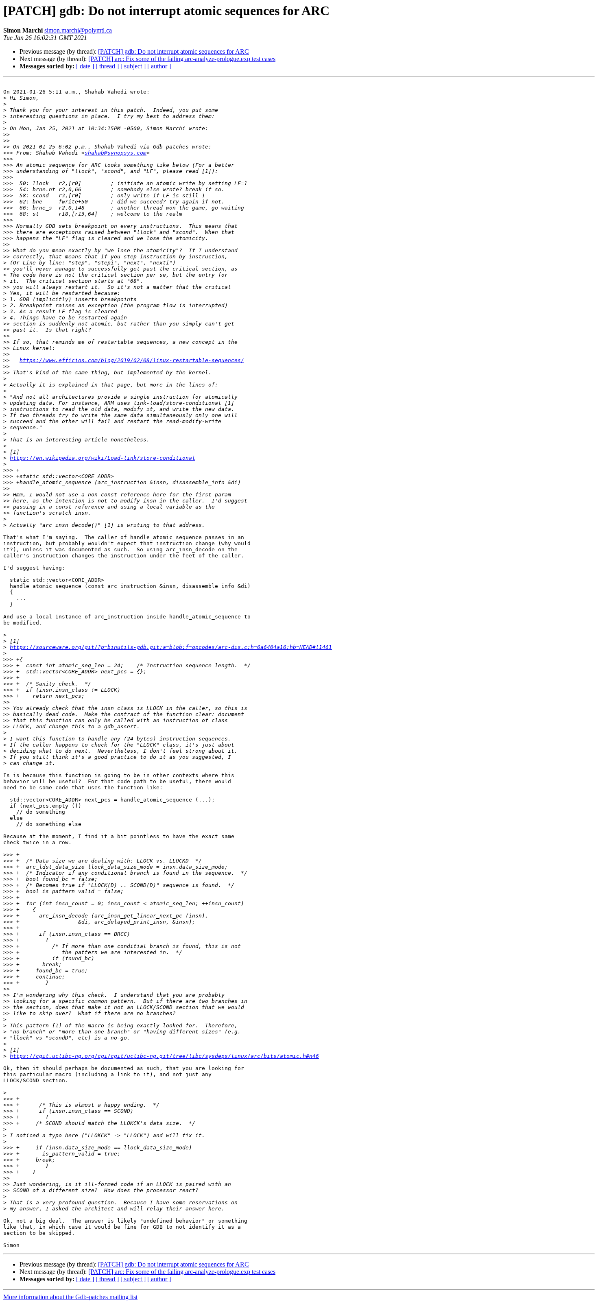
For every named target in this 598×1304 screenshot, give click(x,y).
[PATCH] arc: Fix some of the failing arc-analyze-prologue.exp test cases (181, 58)
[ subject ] (133, 66)
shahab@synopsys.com (115, 153)
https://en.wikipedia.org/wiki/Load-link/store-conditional (102, 458)
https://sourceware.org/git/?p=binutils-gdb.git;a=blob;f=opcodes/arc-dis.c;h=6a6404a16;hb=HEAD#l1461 (171, 647)
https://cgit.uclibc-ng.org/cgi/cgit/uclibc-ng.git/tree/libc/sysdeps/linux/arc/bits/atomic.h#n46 (164, 1056)
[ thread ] (107, 66)
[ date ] (85, 66)
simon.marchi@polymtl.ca (78, 30)
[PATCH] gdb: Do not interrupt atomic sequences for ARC (173, 51)
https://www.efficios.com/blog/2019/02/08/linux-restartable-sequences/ (132, 360)
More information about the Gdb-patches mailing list (70, 1296)
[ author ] (159, 66)
